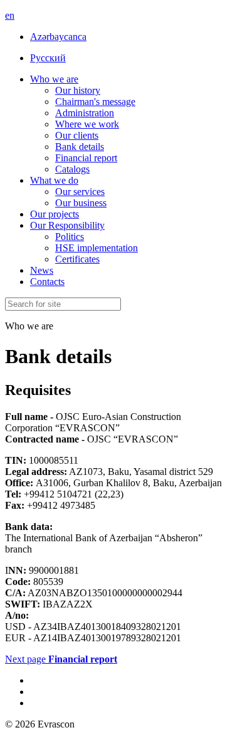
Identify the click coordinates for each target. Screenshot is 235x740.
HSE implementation (96, 247)
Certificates (77, 259)
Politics (69, 236)
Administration (84, 113)
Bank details (79, 146)
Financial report (86, 157)
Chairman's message (95, 101)
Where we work (87, 124)
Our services (80, 191)
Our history (77, 90)
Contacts (47, 281)
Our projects (54, 214)
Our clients (76, 135)
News (41, 270)
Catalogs (72, 169)
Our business (81, 203)
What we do (54, 180)
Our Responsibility (67, 225)
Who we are (54, 79)
